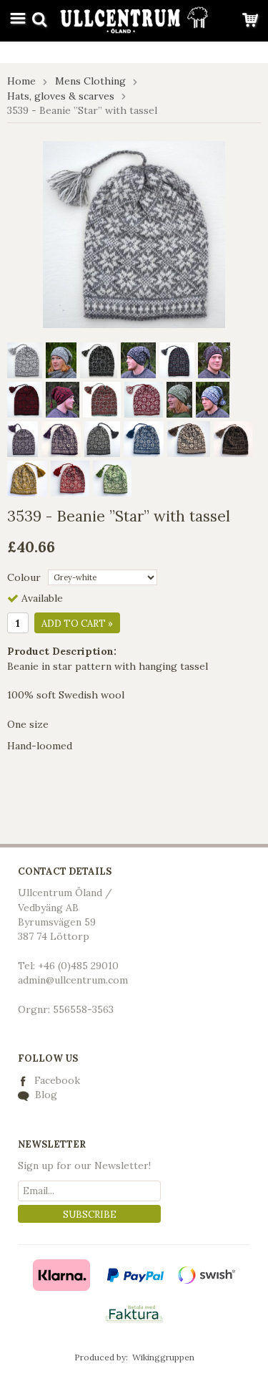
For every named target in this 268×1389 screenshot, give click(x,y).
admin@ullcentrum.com (73, 980)
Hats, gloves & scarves (60, 96)
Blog (44, 1094)
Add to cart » (77, 623)
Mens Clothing (90, 81)
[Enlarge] (134, 233)
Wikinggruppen (163, 1357)
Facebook (57, 1080)
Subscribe (89, 1214)
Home (21, 81)
